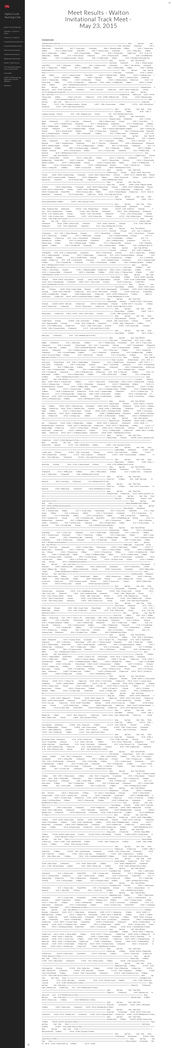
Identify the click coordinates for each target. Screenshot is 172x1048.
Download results (48, 40)
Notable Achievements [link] (12, 54)
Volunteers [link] (7, 85)
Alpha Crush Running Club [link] (12, 27)
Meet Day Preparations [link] (12, 50)
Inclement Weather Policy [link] (13, 46)
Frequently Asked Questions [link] (13, 42)
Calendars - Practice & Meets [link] (11, 32)
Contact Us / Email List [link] (11, 37)
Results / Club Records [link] (11, 63)
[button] (169, 2)
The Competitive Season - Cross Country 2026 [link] (13, 68)
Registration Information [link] (12, 59)
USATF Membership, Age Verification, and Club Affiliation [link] (12, 79)
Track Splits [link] (8, 73)
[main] (98, 19)
